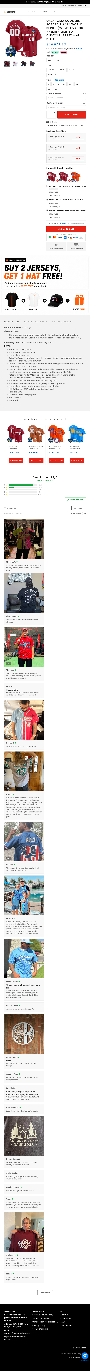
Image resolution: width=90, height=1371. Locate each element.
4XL (49, 89)
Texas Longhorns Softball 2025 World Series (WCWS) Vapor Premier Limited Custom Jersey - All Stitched (36, 447)
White (62, 70)
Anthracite (53, 75)
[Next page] (42, 38)
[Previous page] (6, 38)
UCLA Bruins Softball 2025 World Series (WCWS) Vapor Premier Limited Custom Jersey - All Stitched (77, 447)
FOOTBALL (32, 11)
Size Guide (59, 80)
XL (64, 84)
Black (71, 70)
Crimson (52, 70)
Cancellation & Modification (45, 1322)
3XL (77, 84)
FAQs (64, 6)
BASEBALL (44, 11)
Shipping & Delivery (41, 1318)
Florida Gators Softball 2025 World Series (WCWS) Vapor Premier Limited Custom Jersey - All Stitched (56, 447)
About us (64, 1314)
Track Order (82, 6)
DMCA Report (79, 1347)
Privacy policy (38, 1325)
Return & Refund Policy (42, 1314)
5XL (56, 89)
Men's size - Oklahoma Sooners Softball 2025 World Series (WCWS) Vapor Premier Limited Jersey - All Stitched (16, 447)
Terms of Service (40, 1329)
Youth (58, 60)
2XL (70, 84)
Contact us (72, 6)
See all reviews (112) (45, 480)
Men (49, 60)
